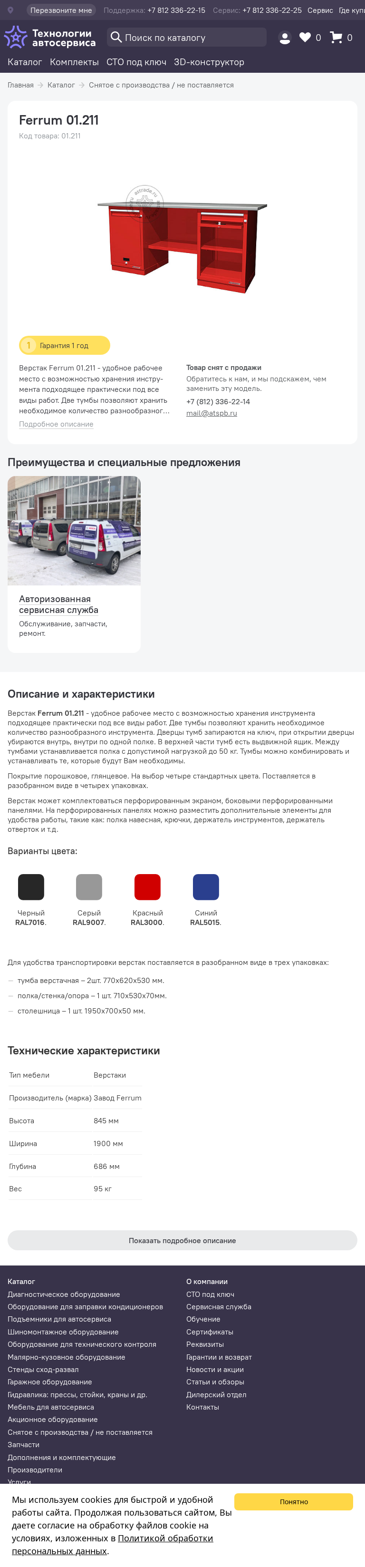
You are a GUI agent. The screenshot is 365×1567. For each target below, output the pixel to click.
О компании (207, 1281)
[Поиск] (187, 37)
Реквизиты (205, 1344)
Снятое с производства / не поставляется (161, 84)
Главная (21, 84)
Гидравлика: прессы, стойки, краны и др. (77, 1394)
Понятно (294, 1501)
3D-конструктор (209, 61)
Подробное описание (56, 423)
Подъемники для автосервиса (59, 1319)
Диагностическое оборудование (64, 1294)
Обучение (203, 1319)
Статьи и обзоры (215, 1381)
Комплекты (74, 61)
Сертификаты (209, 1331)
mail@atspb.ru (211, 413)
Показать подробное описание (182, 1240)
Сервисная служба (218, 1306)
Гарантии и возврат (219, 1357)
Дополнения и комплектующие (62, 1457)
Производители (35, 1469)
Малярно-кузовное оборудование (66, 1357)
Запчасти (23, 1444)
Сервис (320, 10)
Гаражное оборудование (50, 1381)
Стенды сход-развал (43, 1369)
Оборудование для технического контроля (82, 1344)
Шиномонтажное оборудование (63, 1331)
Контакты (202, 1406)
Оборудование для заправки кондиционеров (85, 1306)
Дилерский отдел (216, 1394)
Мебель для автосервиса (51, 1406)
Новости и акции (215, 1369)
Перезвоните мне (61, 10)
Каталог (25, 61)
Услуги (19, 1482)
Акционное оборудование (53, 1419)
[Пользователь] (285, 37)
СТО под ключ (136, 61)
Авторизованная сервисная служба (58, 604)
